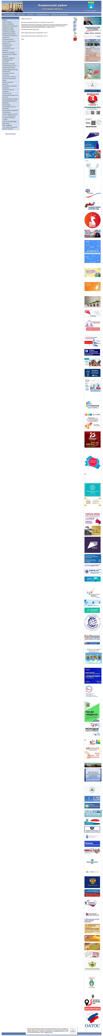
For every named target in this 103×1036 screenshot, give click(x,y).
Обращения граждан (42, 14)
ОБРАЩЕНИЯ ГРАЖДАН (8, 28)
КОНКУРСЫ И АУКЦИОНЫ (8, 52)
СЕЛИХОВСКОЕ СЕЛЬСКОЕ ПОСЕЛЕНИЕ (8, 107)
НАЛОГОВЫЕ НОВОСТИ (8, 39)
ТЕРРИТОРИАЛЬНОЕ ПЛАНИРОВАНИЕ (7, 46)
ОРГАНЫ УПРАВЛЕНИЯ (8, 24)
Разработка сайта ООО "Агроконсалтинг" (89, 1034)
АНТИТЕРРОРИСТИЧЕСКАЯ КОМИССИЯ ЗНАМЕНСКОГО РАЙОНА (9, 78)
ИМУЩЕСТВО (5, 103)
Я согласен (73, 1030)
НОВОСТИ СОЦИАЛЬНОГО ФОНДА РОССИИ (8, 42)
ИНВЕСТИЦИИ (5, 123)
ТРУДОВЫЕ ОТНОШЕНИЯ (8, 58)
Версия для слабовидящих (60, 14)
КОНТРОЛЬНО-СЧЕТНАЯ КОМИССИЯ (8, 49)
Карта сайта (21, 14)
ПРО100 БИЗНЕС (6, 104)
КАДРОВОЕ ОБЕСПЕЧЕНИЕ (8, 33)
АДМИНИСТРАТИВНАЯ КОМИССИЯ (7, 83)
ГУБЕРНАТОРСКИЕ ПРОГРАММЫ (10, 99)
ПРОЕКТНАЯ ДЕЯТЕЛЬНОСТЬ (9, 101)
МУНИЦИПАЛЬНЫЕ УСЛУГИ (9, 65)
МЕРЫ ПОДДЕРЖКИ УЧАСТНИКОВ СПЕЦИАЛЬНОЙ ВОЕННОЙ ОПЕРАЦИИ (9, 127)
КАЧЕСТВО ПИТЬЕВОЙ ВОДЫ (9, 121)
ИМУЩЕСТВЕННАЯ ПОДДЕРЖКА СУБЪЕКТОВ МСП (10, 111)
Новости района (9, 14)
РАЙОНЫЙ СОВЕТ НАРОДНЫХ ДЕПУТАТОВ (9, 55)
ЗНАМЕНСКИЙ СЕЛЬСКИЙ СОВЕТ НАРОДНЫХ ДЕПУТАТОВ (10, 68)
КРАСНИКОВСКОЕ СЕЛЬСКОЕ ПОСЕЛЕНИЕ (9, 87)
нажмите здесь (48, 1032)
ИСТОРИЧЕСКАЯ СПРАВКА (8, 31)
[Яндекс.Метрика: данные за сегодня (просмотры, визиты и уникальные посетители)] (10, 133)
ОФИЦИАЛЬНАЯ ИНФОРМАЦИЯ (10, 26)
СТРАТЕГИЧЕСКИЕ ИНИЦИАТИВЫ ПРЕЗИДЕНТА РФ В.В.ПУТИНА (10, 95)
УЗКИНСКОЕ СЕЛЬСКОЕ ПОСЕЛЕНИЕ (8, 90)
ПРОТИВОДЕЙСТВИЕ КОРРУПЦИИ (7, 61)
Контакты (31, 14)
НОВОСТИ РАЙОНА (7, 22)
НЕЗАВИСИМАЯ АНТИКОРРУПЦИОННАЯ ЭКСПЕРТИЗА (8, 73)
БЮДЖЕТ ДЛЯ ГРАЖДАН (8, 30)
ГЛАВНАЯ (4, 20)
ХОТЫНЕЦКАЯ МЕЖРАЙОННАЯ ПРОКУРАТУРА (9, 36)
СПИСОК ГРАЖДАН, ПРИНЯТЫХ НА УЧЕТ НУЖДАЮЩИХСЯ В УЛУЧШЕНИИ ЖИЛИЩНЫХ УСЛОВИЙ (10, 117)
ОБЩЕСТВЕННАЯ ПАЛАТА (8, 63)
